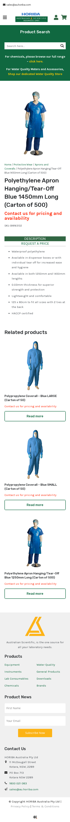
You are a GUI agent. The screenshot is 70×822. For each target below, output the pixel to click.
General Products (48, 671)
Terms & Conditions (45, 806)
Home (7, 164)
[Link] (56, 17)
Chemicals (11, 685)
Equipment (12, 664)
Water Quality (46, 664)
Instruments (13, 671)
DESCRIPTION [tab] (35, 239)
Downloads (44, 678)
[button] (5, 17)
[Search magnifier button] (62, 46)
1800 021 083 (18, 783)
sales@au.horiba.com (23, 789)
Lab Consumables (16, 678)
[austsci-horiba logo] (31, 14)
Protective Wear (23, 164)
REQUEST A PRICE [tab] (35, 243)
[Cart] (63, 17)
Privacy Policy (20, 806)
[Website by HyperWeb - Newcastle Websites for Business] (35, 817)
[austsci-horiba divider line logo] (40, 14)
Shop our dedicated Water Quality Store (35, 74)
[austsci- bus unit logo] (31, 19)
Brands (41, 685)
